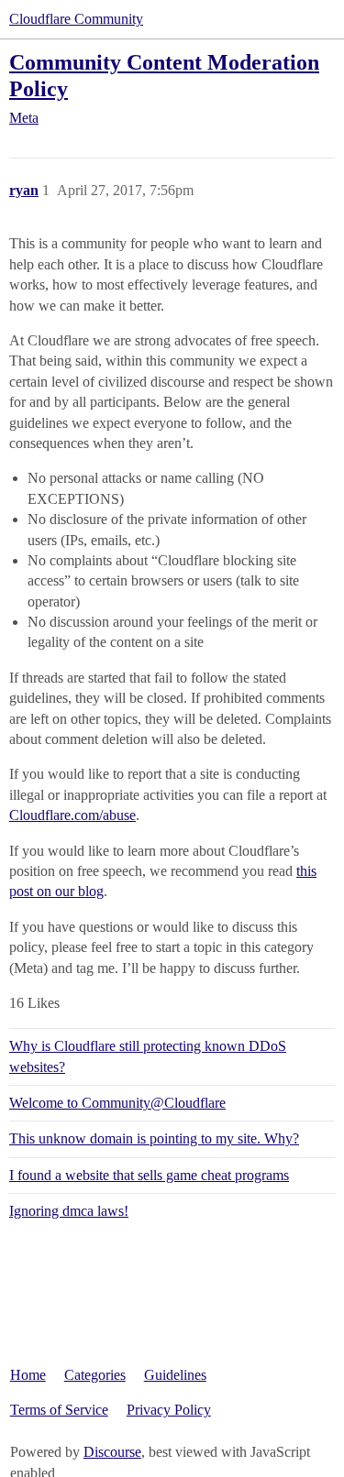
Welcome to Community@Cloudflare (117, 1102)
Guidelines (175, 1375)
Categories (95, 1375)
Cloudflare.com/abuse (72, 815)
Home (28, 1375)
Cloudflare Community (76, 19)
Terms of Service (59, 1409)
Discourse (112, 1452)
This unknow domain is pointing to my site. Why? (154, 1138)
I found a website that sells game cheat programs (149, 1175)
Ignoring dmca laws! (68, 1211)
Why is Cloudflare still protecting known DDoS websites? (147, 1056)
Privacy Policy (169, 1409)
